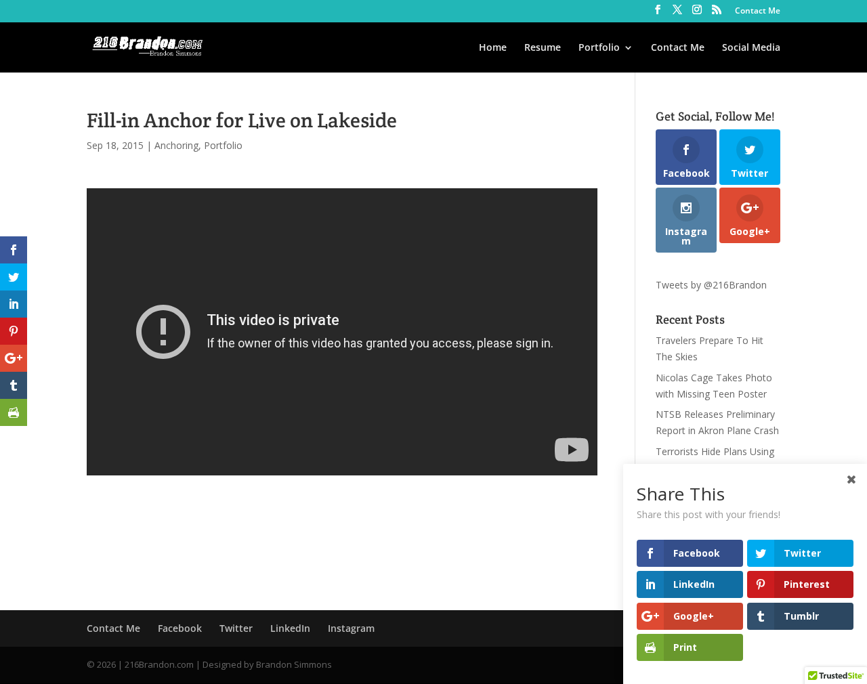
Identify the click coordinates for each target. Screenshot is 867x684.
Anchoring (176, 145)
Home (493, 48)
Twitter (236, 628)
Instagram (351, 628)
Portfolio (599, 48)
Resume (542, 48)
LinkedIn (290, 628)
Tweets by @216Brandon (711, 284)
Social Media (751, 48)
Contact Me (757, 11)
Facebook (180, 628)
